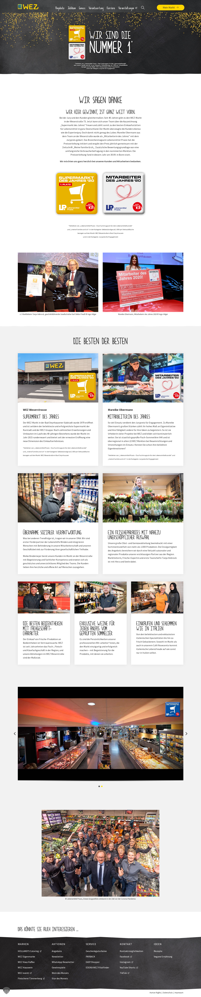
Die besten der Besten (100, 342)
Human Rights (155, 992)
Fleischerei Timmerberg (30, 978)
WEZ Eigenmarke (26, 956)
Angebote (57, 951)
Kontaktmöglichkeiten (131, 951)
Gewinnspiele (58, 967)
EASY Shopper (93, 962)
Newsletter (57, 956)
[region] (100, 737)
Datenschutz (168, 992)
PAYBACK (90, 956)
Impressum (179, 992)
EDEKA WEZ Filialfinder (97, 967)
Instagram (125, 962)
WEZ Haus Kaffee (26, 962)
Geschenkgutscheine (96, 951)
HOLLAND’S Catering (28, 951)
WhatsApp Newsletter (63, 962)
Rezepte (158, 951)
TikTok (123, 972)
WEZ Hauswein (25, 967)
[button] (14, 733)
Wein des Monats (60, 972)
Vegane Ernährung (163, 956)
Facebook (124, 956)
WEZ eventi (23, 972)
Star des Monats (60, 978)
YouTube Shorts (127, 967)
